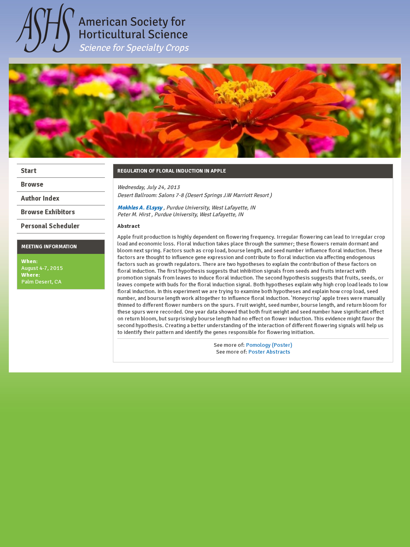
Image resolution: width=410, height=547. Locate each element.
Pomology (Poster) (269, 345)
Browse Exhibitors (48, 212)
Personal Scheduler (50, 226)
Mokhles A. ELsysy (139, 207)
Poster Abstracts (269, 351)
